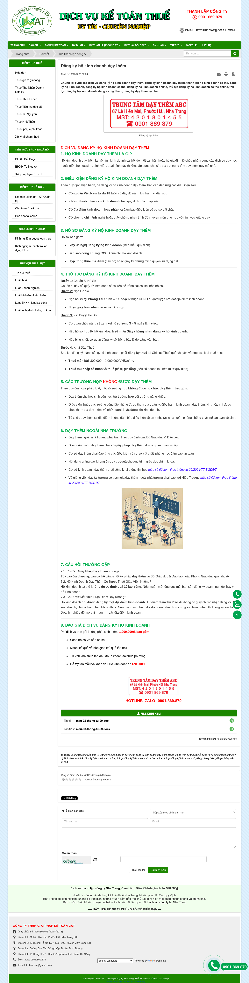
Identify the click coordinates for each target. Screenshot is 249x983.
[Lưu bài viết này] (234, 74)
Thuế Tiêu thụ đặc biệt (29, 106)
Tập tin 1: (86, 720)
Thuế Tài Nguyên (26, 114)
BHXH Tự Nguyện (26, 166)
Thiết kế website (142, 978)
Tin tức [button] (175, 45)
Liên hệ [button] (206, 45)
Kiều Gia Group (161, 978)
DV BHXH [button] (77, 45)
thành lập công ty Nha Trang (101, 888)
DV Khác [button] (158, 45)
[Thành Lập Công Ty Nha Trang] (32, 20)
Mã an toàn (69, 853)
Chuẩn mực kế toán (27, 208)
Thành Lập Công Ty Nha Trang (119, 978)
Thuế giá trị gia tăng (27, 80)
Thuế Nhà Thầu (25, 121)
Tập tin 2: (87, 729)
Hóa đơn (20, 72)
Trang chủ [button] (18, 45)
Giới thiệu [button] (192, 45)
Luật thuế (21, 280)
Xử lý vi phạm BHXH (28, 174)
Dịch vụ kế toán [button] (55, 45)
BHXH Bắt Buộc (25, 159)
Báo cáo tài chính (26, 216)
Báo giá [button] (34, 45)
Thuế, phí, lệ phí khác (28, 129)
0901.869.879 (235, 966)
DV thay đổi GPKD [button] (135, 45)
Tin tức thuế (22, 273)
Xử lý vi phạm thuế (27, 136)
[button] (232, 720)
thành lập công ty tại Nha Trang (166, 902)
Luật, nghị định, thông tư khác (33, 310)
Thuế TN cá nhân (26, 99)
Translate (161, 960)
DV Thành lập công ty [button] (103, 45)
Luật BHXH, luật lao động (31, 302)
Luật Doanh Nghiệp (27, 288)
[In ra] (226, 74)
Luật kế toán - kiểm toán (30, 295)
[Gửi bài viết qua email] (219, 74)
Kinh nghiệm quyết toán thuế (33, 238)
